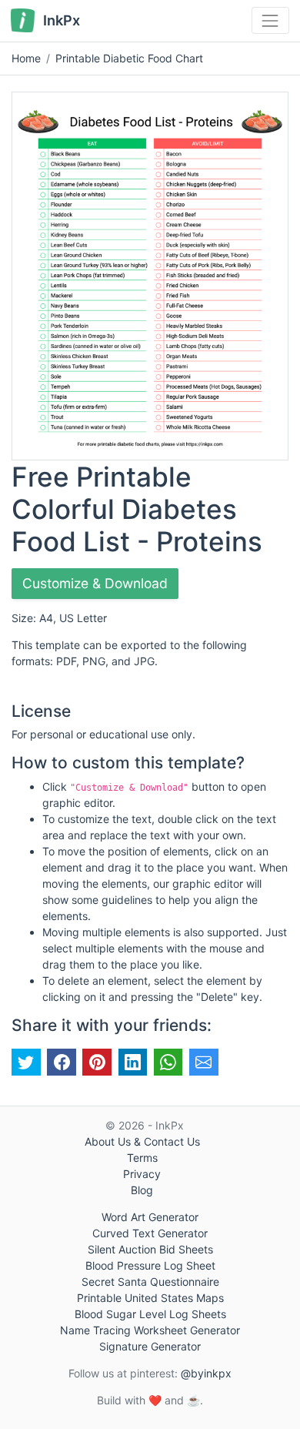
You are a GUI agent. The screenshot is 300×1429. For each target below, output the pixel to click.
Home (26, 58)
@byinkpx (206, 1373)
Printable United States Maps (150, 1297)
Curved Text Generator (150, 1233)
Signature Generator (150, 1346)
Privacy (142, 1173)
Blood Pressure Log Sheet (150, 1265)
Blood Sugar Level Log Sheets (150, 1313)
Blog (142, 1189)
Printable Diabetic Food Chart (129, 58)
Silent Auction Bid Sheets (150, 1249)
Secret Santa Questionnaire (150, 1281)
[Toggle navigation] (270, 20)
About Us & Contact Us (142, 1141)
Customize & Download (95, 583)
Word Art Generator (150, 1216)
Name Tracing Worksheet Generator (150, 1330)
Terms (142, 1157)
